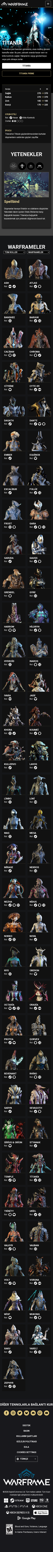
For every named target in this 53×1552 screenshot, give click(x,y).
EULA (26, 1447)
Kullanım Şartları (26, 1436)
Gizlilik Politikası (26, 1441)
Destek (26, 1425)
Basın (26, 1431)
